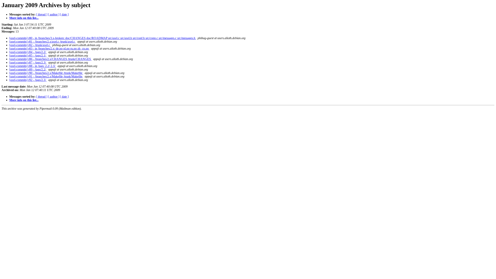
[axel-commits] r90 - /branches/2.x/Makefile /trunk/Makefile (46, 73)
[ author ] (53, 14)
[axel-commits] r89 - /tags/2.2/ (28, 69)
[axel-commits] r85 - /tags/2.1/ (28, 55)
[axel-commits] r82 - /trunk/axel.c (30, 45)
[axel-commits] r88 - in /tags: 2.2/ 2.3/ (32, 66)
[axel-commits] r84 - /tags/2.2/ (28, 52)
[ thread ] (41, 14)
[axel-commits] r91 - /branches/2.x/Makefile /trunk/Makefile (46, 76)
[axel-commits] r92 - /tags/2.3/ (28, 80)
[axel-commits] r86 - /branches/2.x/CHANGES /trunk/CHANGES (50, 59)
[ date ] (64, 14)
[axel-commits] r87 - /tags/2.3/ (28, 62)
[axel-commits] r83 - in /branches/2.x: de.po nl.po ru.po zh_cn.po (49, 48)
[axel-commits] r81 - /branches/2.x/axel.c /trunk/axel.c (42, 41)
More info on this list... (24, 18)
